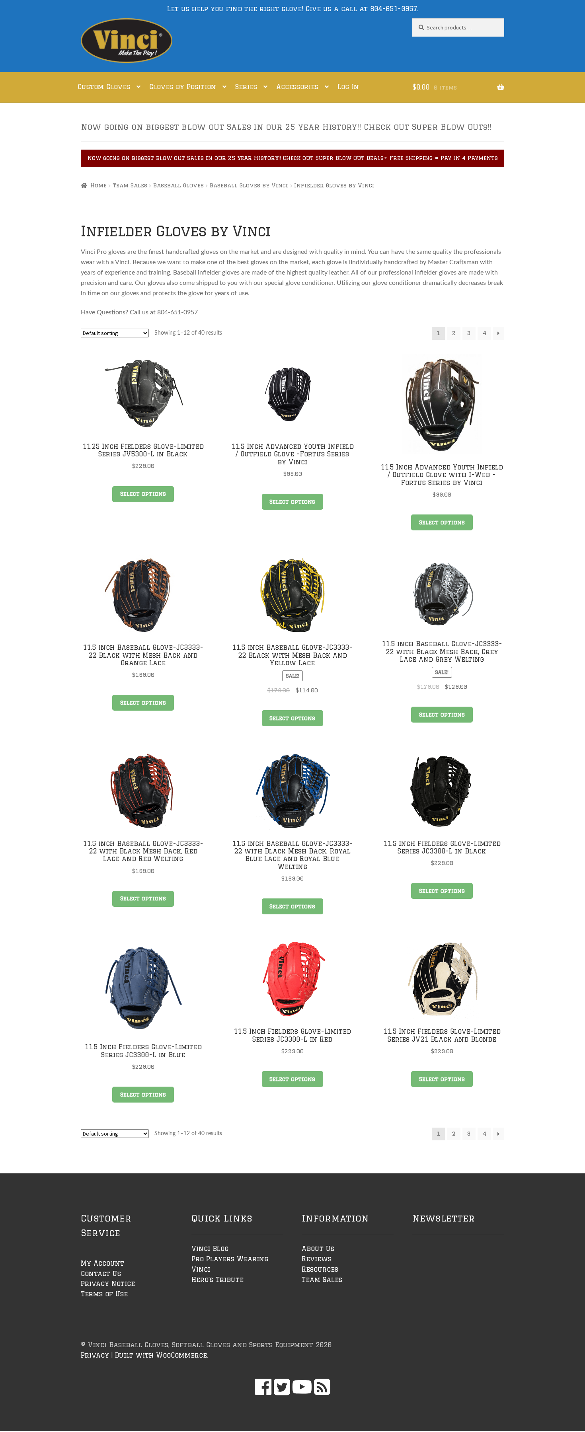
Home (98, 185)
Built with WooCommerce (161, 1355)
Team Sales (130, 185)
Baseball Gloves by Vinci (249, 185)
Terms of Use (104, 1294)
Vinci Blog (209, 1248)
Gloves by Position (182, 86)
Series (246, 86)
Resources (320, 1269)
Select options (143, 494)
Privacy (95, 1355)
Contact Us (101, 1273)
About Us (318, 1248)
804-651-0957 (393, 8)
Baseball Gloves (178, 185)
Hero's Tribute (217, 1279)
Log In (348, 86)
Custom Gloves (104, 86)
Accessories (297, 86)
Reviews (317, 1258)
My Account (102, 1263)
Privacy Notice (108, 1283)
